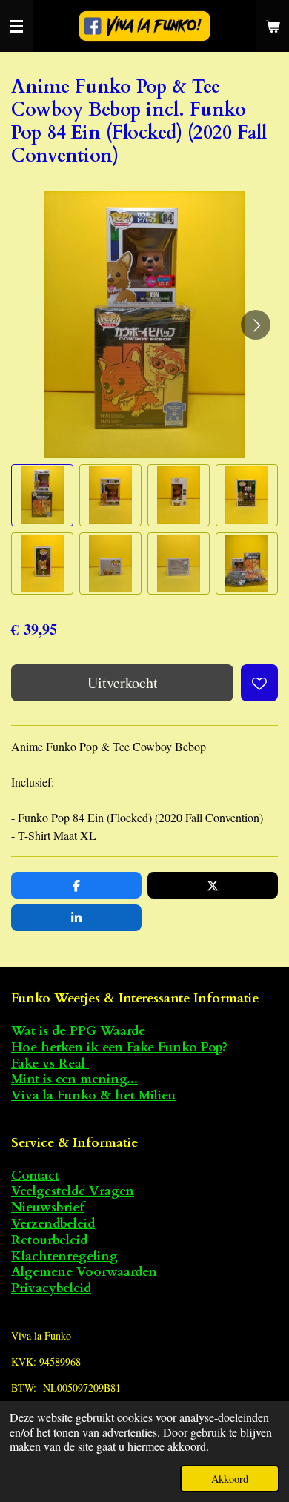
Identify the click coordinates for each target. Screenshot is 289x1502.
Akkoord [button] (229, 1479)
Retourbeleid (49, 1239)
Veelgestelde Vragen (72, 1191)
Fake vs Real (50, 1063)
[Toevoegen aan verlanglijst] (259, 682)
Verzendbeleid (53, 1223)
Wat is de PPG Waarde (78, 1030)
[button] (42, 495)
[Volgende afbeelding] (255, 325)
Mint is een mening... (74, 1079)
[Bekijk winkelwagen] (272, 26)
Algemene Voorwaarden (84, 1271)
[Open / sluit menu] (16, 26)
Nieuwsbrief (47, 1207)
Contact (35, 1175)
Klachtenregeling (64, 1256)
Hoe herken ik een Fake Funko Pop (116, 1047)
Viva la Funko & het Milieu (93, 1095)
